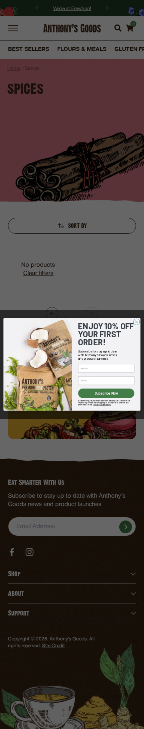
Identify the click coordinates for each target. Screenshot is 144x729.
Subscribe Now (106, 393)
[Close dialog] (137, 322)
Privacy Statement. (102, 404)
